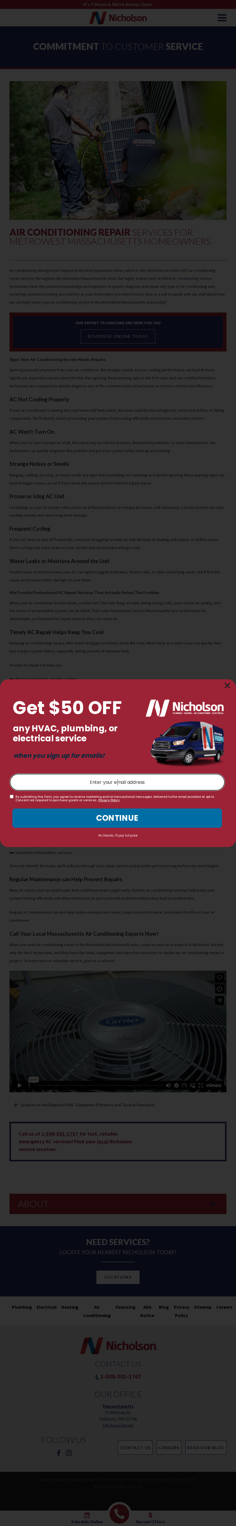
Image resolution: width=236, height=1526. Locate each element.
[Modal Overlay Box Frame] (118, 763)
